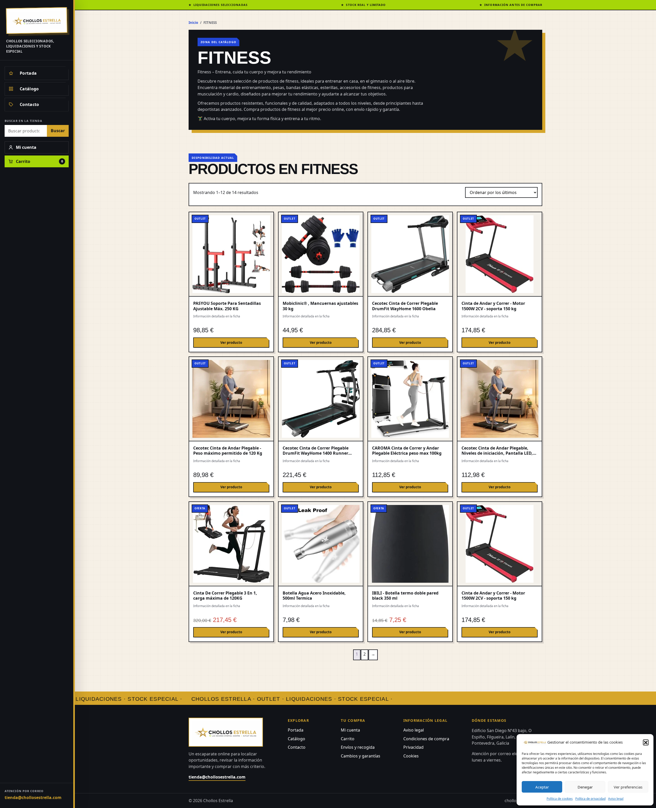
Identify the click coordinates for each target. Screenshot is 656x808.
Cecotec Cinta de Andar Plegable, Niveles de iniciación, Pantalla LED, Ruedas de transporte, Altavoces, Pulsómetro (497, 455)
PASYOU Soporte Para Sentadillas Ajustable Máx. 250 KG (227, 305)
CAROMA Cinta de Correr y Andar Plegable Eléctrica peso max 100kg (407, 450)
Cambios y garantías (360, 756)
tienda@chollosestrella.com (33, 797)
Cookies (411, 756)
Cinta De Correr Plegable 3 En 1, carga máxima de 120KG (225, 595)
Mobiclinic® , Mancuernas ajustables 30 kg (320, 305)
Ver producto (231, 342)
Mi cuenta (350, 730)
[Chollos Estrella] (36, 20)
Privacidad (413, 747)
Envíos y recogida (358, 747)
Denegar (585, 787)
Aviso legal (615, 798)
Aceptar (542, 787)
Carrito (347, 739)
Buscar (58, 130)
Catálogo (296, 739)
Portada (295, 730)
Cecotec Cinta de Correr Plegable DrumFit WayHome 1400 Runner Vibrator (315, 453)
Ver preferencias (628, 787)
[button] (645, 742)
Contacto (296, 747)
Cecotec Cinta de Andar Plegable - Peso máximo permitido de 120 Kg (227, 450)
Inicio (193, 22)
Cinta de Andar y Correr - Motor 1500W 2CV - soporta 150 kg (493, 305)
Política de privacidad (590, 798)
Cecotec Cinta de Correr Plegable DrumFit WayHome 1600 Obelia (405, 305)
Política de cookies (560, 798)
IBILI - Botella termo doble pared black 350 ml (405, 595)
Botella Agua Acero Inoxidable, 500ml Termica (314, 595)
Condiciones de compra (426, 739)
